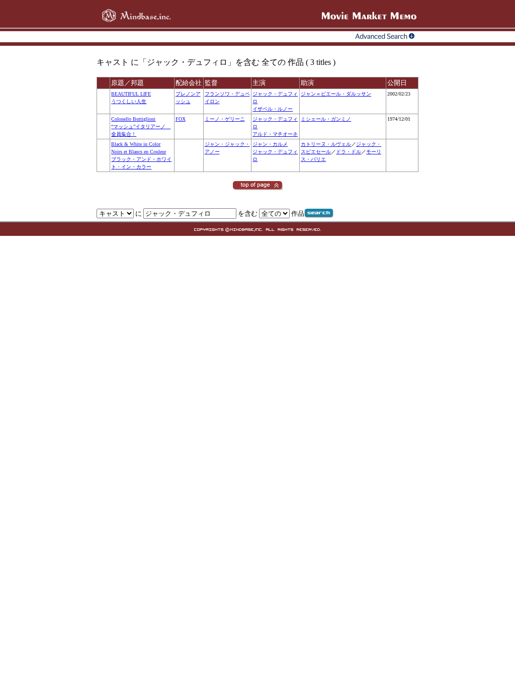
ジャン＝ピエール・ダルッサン (336, 94)
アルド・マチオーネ (275, 134)
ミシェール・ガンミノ (326, 119)
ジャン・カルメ (270, 144)
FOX (181, 119)
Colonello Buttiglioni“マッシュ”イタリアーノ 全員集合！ (140, 126)
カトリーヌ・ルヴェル (326, 144)
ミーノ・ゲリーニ (225, 119)
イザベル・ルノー (272, 109)
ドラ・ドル (348, 151)
